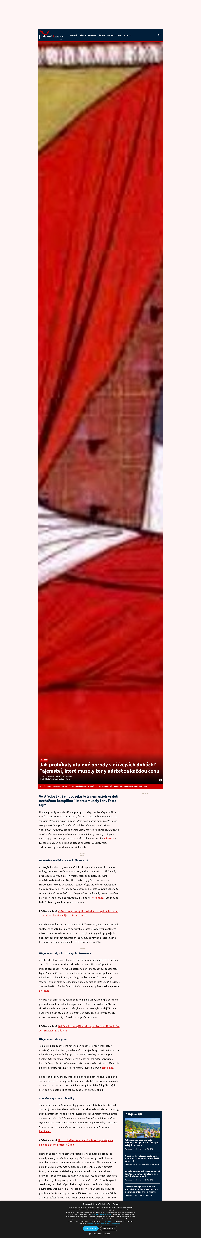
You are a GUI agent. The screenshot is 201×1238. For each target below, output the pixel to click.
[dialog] (100, 1219)
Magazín (92, 35)
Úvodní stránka (78, 35)
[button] (100, 1233)
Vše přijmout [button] (90, 1228)
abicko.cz (109, 838)
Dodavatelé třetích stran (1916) (102, 1214)
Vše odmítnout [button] (109, 1228)
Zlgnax (118, 35)
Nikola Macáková (54, 776)
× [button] (198, 1203)
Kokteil (128, 35)
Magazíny (43, 760)
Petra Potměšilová (140, 1164)
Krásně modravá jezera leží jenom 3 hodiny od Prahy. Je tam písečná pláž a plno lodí (142, 1158)
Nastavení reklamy (106, 1221)
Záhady (101, 35)
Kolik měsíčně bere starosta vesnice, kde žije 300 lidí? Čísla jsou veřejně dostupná (142, 1143)
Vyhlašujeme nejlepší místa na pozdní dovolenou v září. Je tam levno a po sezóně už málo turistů (142, 1174)
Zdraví (110, 35)
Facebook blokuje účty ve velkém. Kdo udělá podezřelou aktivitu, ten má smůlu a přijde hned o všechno (141, 1189)
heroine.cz (97, 897)
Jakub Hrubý (137, 1149)
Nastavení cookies (93, 1224)
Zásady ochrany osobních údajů (110, 1224)
